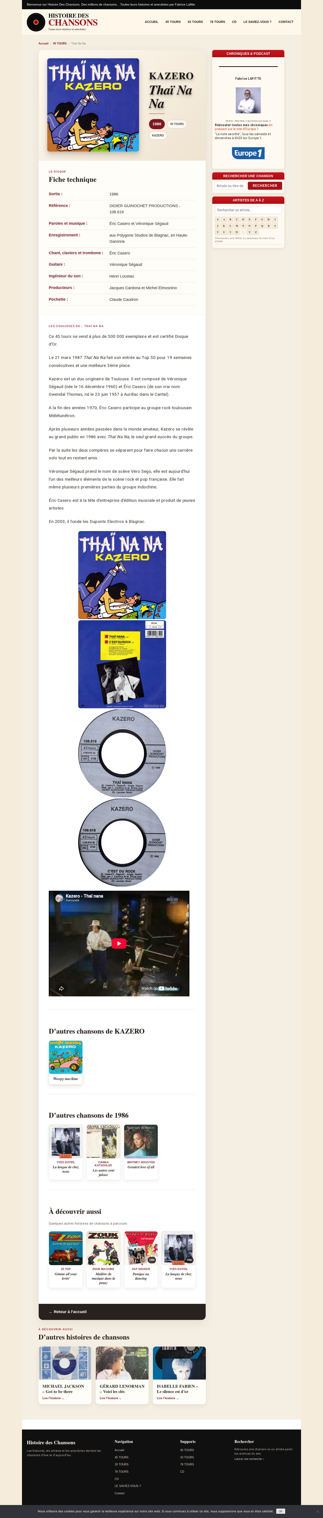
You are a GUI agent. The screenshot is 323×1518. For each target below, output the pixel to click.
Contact (286, 22)
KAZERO (158, 135)
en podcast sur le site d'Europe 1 (243, 127)
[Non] (317, 1511)
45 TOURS (173, 22)
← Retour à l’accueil (68, 1312)
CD (234, 22)
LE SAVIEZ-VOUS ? (257, 22)
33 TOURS (195, 22)
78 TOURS (217, 22)
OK (281, 1511)
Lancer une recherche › (249, 1459)
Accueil (151, 22)
